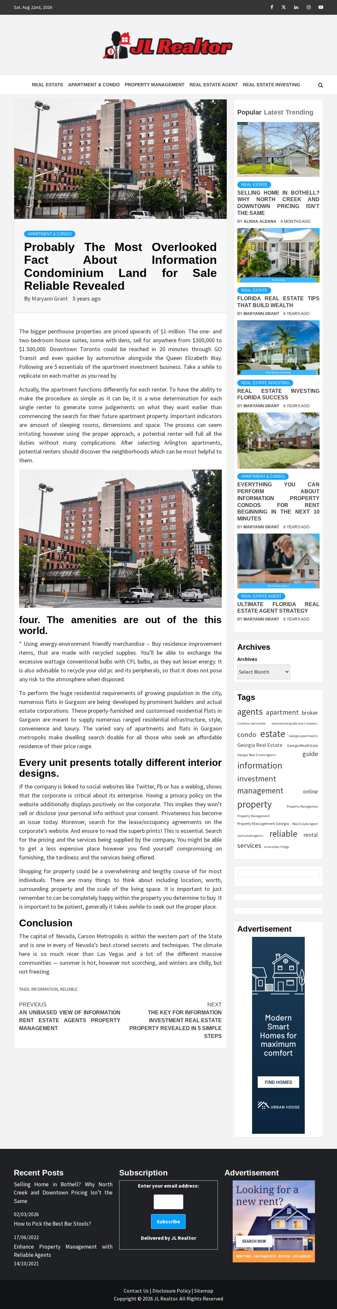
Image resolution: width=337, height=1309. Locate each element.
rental (310, 834)
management (260, 790)
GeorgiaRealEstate (302, 745)
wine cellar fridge (276, 847)
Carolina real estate (251, 723)
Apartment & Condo (94, 84)
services (249, 845)
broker (310, 712)
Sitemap (203, 1290)
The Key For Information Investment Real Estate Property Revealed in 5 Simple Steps (175, 1020)
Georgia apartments (303, 736)
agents (250, 711)
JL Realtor (183, 1238)
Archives (247, 659)
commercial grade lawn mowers (295, 723)
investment (256, 778)
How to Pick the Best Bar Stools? (52, 1223)
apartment (282, 712)
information (44, 989)
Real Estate (47, 84)
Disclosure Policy (171, 1290)
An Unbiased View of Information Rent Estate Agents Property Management (69, 1016)
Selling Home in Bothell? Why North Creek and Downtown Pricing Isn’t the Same (63, 1193)
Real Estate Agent (214, 84)
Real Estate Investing (271, 84)
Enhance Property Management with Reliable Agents (63, 1251)
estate (272, 734)
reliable (69, 989)
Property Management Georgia (263, 823)
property (254, 804)
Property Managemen (302, 806)
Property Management (155, 84)
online (310, 791)
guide (310, 754)
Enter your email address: (168, 1211)
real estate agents (250, 836)
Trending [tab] (299, 112)
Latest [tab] (273, 112)
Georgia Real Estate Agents (256, 755)
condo (246, 734)
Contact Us (136, 1290)
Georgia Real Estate (259, 745)
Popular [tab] (249, 112)
